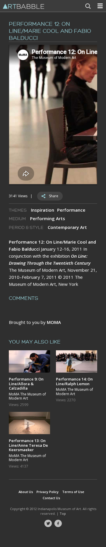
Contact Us (51, 498)
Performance (71, 210)
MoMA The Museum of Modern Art (27, 396)
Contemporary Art (67, 227)
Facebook (58, 523)
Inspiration (42, 210)
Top (62, 513)
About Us (26, 492)
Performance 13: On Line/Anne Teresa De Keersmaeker (28, 445)
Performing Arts (47, 218)
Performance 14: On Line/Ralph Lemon (74, 381)
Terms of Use (73, 492)
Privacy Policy (48, 492)
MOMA (54, 322)
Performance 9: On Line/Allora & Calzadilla (26, 383)
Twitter (48, 523)
